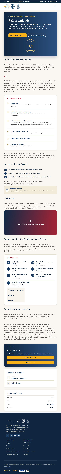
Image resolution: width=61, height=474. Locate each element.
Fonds (55, 1)
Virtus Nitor (26, 449)
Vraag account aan (12, 454)
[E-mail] (18, 435)
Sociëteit (26, 446)
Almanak (9, 446)
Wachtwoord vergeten (13, 451)
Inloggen (8, 443)
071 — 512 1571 (10, 1)
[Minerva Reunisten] (12, 6)
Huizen (50, 1)
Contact (25, 454)
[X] (11, 435)
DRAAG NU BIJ (29, 357)
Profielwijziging (11, 449)
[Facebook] (7, 435)
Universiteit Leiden (29, 451)
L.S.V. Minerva (27, 443)
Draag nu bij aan (16, 35)
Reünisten (43, 1)
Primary (29, 362)
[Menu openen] (55, 6)
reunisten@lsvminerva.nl (23, 1)
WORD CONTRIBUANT (37, 35)
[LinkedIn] (15, 435)
